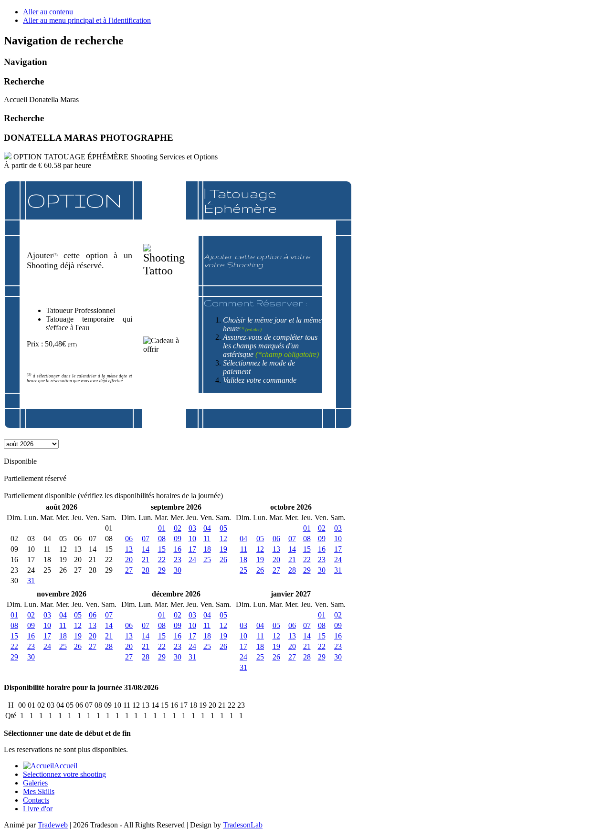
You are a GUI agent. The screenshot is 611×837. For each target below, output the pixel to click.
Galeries (35, 783)
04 (207, 528)
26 (223, 559)
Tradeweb (53, 825)
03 (192, 528)
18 (207, 549)
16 (177, 549)
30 (177, 570)
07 (145, 538)
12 (223, 538)
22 (162, 559)
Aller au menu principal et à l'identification (87, 20)
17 (192, 549)
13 (129, 549)
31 (31, 580)
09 (177, 538)
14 (145, 549)
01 (162, 528)
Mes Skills (38, 791)
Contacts (36, 800)
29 (162, 570)
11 (207, 538)
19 (223, 549)
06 (129, 538)
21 (145, 559)
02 (177, 528)
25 (207, 559)
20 (129, 559)
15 (162, 549)
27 (129, 570)
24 (192, 559)
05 (223, 528)
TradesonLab (243, 825)
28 (145, 570)
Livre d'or (38, 809)
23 (177, 559)
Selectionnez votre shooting (64, 774)
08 (162, 538)
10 (192, 538)
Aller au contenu (48, 12)
